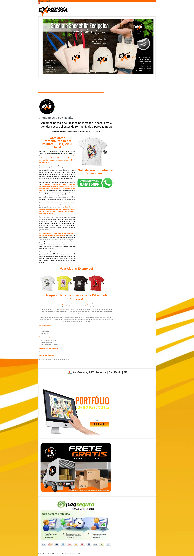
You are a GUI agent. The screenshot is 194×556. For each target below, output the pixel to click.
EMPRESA (51, 84)
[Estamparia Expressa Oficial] (39, 81)
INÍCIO (42, 84)
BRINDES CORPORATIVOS (68, 84)
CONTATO (97, 84)
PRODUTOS (85, 84)
